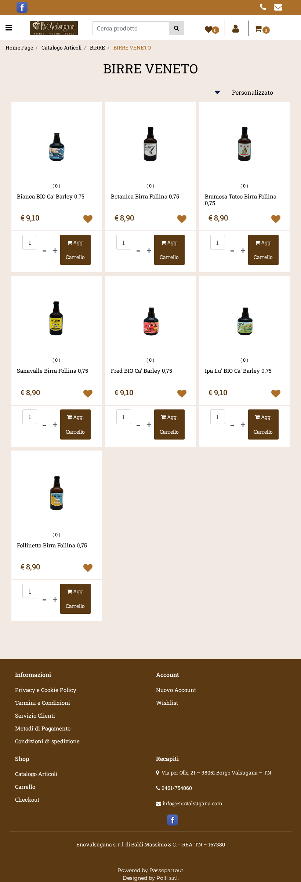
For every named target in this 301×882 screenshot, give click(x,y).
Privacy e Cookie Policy (45, 689)
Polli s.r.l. (167, 878)
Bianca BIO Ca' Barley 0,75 (50, 196)
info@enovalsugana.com (192, 803)
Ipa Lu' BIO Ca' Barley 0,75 (238, 370)
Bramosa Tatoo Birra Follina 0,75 (240, 199)
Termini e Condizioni (42, 702)
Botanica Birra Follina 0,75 (145, 196)
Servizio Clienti (35, 715)
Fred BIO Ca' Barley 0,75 (141, 370)
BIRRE (97, 47)
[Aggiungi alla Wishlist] (88, 219)
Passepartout (166, 870)
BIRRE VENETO (132, 47)
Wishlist (167, 702)
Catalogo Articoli (61, 47)
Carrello (25, 786)
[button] (176, 28)
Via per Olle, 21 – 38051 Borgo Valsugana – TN (216, 772)
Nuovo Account (176, 689)
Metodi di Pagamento (42, 728)
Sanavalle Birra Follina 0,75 (52, 370)
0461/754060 (177, 787)
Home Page (19, 47)
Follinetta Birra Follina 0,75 (52, 545)
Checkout (27, 799)
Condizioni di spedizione (47, 741)
